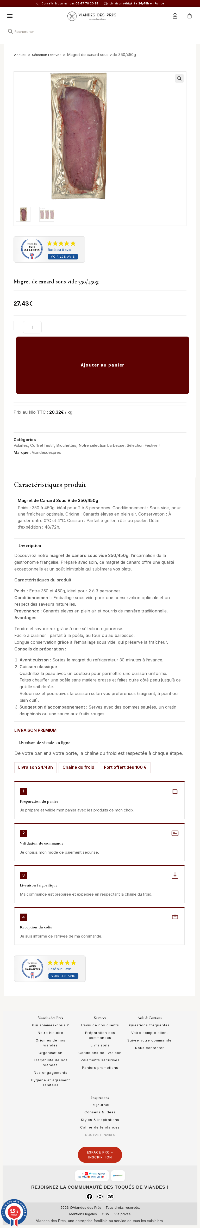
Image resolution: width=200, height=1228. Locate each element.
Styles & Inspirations (100, 1120)
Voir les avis (63, 256)
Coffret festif (42, 445)
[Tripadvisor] (110, 1196)
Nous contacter (149, 1048)
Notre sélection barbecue (101, 445)
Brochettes (66, 445)
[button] (10, 16)
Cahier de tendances (100, 1127)
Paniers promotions (100, 1067)
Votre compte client (149, 1033)
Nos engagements (50, 1072)
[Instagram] (100, 1196)
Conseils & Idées (100, 1112)
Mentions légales (83, 1214)
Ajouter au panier (102, 365)
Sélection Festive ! (46, 55)
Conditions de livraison (100, 1053)
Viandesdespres (46, 452)
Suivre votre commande (149, 1040)
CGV (105, 1214)
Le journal (100, 1105)
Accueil (20, 55)
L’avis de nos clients (100, 1025)
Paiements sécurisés (100, 1060)
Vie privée (122, 1214)
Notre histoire (50, 1033)
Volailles (21, 445)
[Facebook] (89, 1196)
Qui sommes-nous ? (50, 1025)
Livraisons (100, 1045)
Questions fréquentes (149, 1025)
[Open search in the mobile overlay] (61, 31)
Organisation (51, 1053)
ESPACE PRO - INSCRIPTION (100, 1154)
